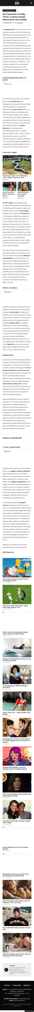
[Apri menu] (31, 3)
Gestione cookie (29, 1010)
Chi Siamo (7, 985)
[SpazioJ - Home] (17, 3)
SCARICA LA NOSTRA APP (12, 438)
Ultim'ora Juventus (9, 10)
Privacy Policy (17, 985)
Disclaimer (27, 985)
